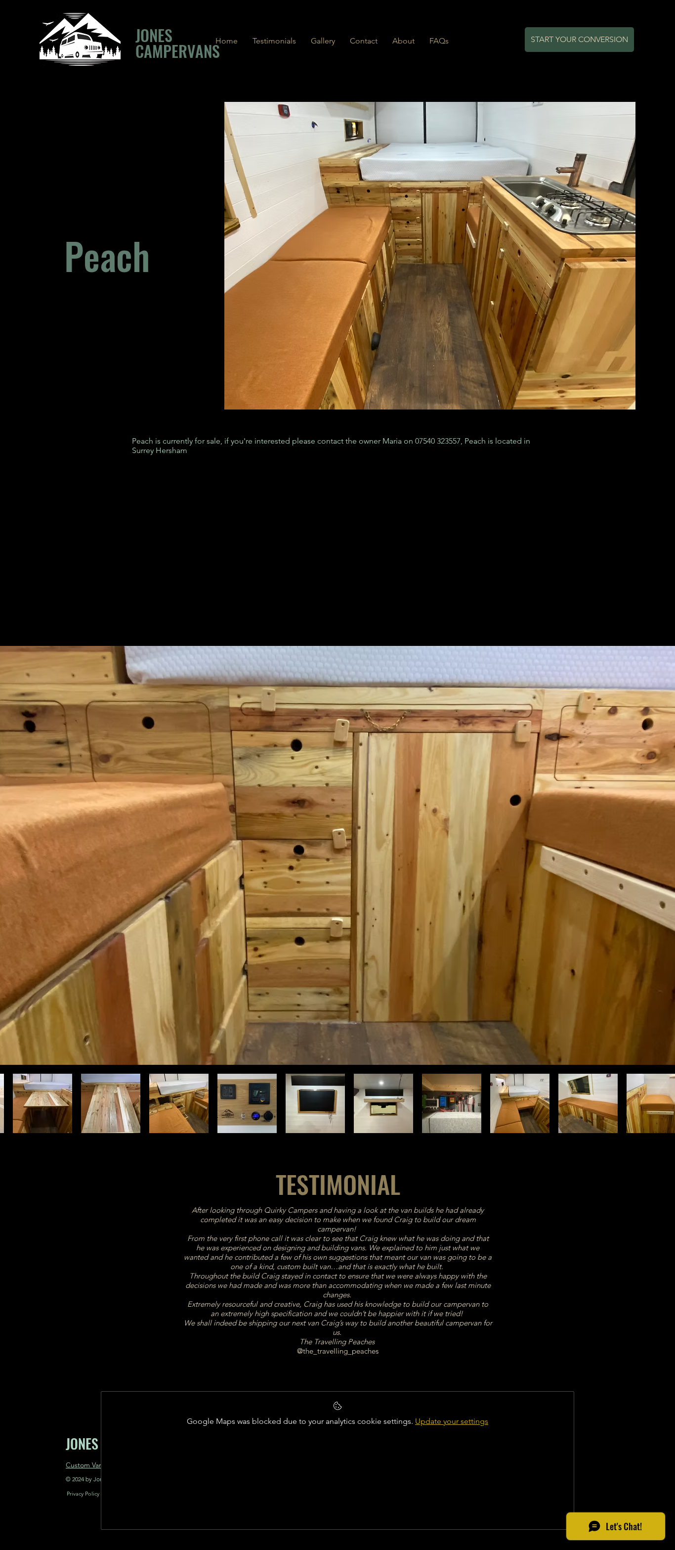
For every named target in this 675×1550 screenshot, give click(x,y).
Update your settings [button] (451, 1421)
